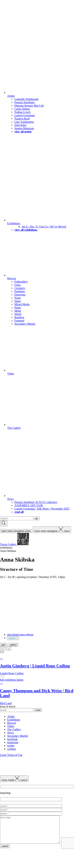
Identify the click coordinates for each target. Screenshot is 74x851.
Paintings (19, 291)
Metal (17, 310)
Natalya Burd (22, 118)
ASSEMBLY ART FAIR (28, 505)
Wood (17, 314)
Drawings (20, 294)
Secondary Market (24, 323)
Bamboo (19, 317)
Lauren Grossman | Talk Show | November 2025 (42, 508)
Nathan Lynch (22, 112)
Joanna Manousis (24, 128)
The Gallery (14, 427)
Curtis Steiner (22, 108)
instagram (12, 742)
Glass (17, 284)
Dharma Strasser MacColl (29, 105)
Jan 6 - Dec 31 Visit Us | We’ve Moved (44, 226)
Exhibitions (13, 223)
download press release (20, 634)
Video (10, 373)
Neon (17, 297)
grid (3, 644)
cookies (11, 748)
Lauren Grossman (24, 115)
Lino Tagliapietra (24, 121)
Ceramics (19, 288)
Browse (11, 278)
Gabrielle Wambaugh (26, 99)
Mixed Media (22, 304)
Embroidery (21, 281)
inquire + (13, 638)
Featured (19, 320)
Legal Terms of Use (11, 755)
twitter (10, 745)
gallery (13, 644)
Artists (11, 95)
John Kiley (20, 125)
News (10, 498)
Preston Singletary (24, 102)
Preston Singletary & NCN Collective (35, 502)
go (36, 518)
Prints (17, 307)
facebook (12, 739)
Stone (17, 301)
